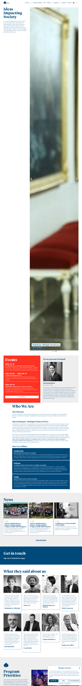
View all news (41, 540)
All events (22, 397)
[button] (79, 668)
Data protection (67, 683)
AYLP (44, 2)
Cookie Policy (61, 683)
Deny (63, 680)
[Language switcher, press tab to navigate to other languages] (73, 3)
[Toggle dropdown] (31, 3)
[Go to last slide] (31, 179)
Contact (69, 2)
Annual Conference (37, 2)
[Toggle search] (76, 2)
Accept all (54, 680)
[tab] (52, 351)
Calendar (64, 2)
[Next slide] (76, 179)
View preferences (74, 680)
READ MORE (35, 347)
